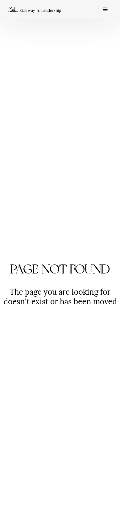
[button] (105, 9)
